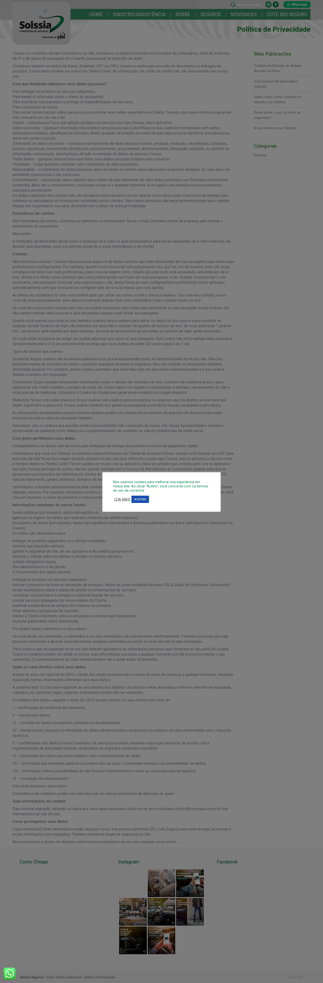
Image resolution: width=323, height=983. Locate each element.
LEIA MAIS (122, 499)
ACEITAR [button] (140, 499)
